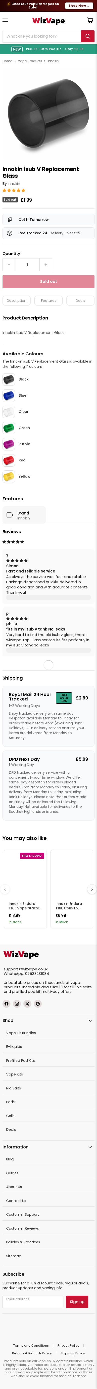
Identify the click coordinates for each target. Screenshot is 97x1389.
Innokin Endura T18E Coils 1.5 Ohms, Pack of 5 (70, 908)
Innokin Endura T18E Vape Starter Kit (25, 908)
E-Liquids (14, 1046)
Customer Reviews (22, 1228)
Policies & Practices (23, 1242)
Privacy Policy (68, 1345)
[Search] (88, 36)
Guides (12, 1173)
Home (7, 61)
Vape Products (30, 61)
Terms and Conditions (31, 1345)
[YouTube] (38, 1004)
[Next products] (92, 889)
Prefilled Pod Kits (20, 1060)
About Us (14, 1186)
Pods (10, 1101)
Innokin (53, 61)
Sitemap (13, 1256)
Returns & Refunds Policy (32, 1353)
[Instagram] (17, 1004)
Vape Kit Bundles (21, 1032)
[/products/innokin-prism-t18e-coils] (72, 874)
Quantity (11, 253)
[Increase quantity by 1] (46, 264)
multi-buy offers (57, 991)
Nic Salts (13, 1088)
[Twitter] (27, 1004)
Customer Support (22, 1214)
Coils (10, 1115)
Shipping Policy (72, 1353)
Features (48, 300)
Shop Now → (79, 5)
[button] (14, 190)
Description (16, 300)
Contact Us (16, 1200)
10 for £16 (67, 987)
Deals (80, 300)
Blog (10, 1159)
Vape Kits (14, 1074)
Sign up (77, 1301)
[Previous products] (5, 889)
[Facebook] (6, 1004)
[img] (17, 560)
